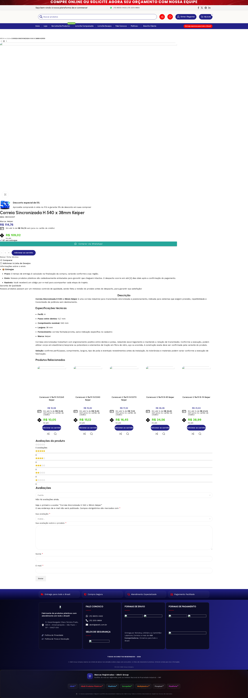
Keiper (10, 221)
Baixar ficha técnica (9, 257)
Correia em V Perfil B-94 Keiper (196, 397)
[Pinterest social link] (206, 8)
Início (2, 38)
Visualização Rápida (55, 434)
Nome (39, 554)
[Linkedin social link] (209, 8)
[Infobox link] (125, 8)
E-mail (39, 565)
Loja (8, 38)
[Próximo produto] (6, 41)
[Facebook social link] (198, 8)
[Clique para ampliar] (5, 194)
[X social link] (202, 8)
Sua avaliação (43, 514)
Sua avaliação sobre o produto (51, 523)
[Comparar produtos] (162, 16)
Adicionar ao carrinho (23, 253)
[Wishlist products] (170, 16)
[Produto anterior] (1, 41)
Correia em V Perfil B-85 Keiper (160, 397)
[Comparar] (48, 434)
